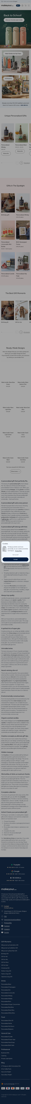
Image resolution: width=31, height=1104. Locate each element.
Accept (16, 559)
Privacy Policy (18, 550)
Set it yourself (15, 554)
